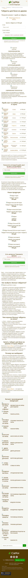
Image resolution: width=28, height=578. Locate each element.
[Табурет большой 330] (14, 223)
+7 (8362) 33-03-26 (9, 560)
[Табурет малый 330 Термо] (14, 209)
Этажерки (14, 129)
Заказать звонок (1, 1)
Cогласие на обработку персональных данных (12, 567)
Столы (14, 141)
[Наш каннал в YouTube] (14, 557)
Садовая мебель (14, 150)
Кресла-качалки (14, 137)
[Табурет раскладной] (14, 237)
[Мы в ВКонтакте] (11, 557)
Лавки (14, 114)
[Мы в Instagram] (16, 557)
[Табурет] (14, 216)
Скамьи (14, 117)
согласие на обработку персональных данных (14, 41)
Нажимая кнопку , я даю (14, 41)
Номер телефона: (6, 30)
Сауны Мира (10, 346)
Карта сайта (4, 566)
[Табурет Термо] (14, 196)
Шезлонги (14, 121)
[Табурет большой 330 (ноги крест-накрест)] (14, 230)
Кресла (14, 133)
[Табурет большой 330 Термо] (14, 203)
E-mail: (3, 24)
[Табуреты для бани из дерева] (14, 18)
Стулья (14, 109)
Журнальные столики (14, 146)
